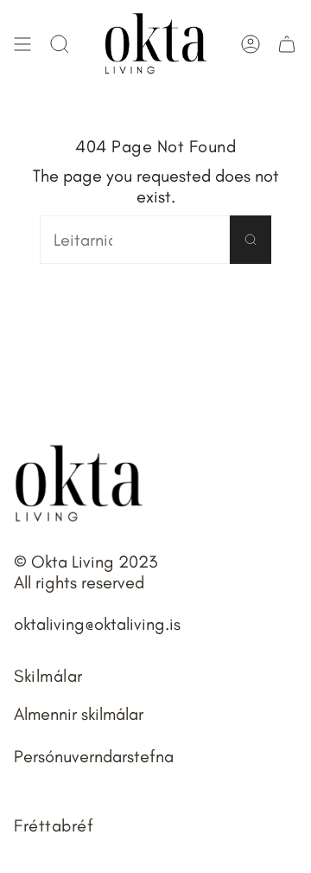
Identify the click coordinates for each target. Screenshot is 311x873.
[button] (59, 43)
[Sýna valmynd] (22, 43)
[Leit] (250, 239)
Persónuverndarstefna (94, 756)
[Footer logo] (78, 483)
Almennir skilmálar (78, 713)
